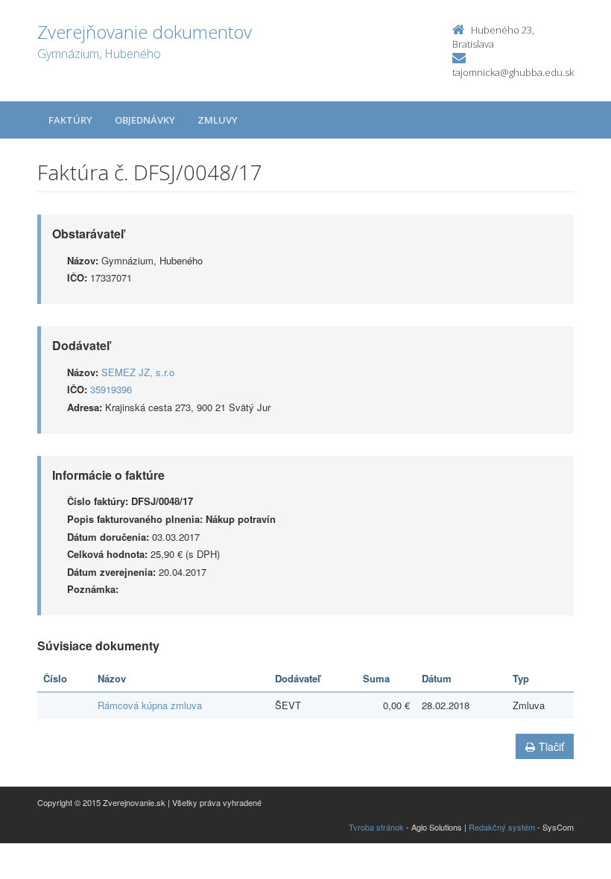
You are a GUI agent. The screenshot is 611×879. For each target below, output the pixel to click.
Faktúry (70, 120)
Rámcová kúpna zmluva (150, 705)
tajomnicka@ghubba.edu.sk (513, 72)
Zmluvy (217, 120)
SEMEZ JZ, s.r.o (137, 372)
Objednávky (145, 120)
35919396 (111, 389)
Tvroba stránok (376, 827)
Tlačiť (551, 746)
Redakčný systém (502, 827)
